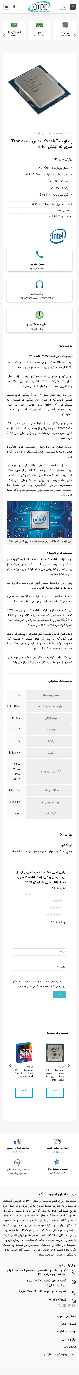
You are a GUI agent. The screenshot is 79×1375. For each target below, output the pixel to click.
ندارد (17, 814)
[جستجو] (63, 7)
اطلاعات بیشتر (54, 1092)
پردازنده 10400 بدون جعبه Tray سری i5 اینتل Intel (55, 1075)
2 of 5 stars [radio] (24, 894)
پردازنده (39, 133)
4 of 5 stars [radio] (51, 907)
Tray (60, 216)
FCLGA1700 (13, 706)
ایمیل (61, 967)
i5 (50, 216)
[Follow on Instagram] (73, 1306)
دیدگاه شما (58, 922)
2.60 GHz (14, 790)
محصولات (55, 133)
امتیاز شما (59, 888)
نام (63, 952)
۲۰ (18, 741)
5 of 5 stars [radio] (49, 914)
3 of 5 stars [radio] (52, 900)
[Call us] (59, 1306)
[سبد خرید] (6, 7)
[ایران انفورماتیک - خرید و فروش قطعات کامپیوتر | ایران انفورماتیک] (39, 6)
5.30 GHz (14, 802)
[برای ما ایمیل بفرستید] (64, 1306)
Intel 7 (16, 718)
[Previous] (75, 35)
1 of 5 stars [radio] (58, 894)
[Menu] (73, 7)
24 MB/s (14, 753)
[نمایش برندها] (58, 236)
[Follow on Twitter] (69, 1306)
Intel (54, 216)
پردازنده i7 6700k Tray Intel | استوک (24, 1073)
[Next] (4, 35)
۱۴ (19, 730)
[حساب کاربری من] (14, 6)
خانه (69, 133)
